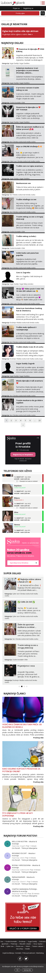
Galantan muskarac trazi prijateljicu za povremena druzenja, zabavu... (27, 70)
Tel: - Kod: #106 (22, 515)
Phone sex (19, 946)
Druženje (13, 323)
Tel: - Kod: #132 (22, 501)
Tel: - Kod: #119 (22, 489)
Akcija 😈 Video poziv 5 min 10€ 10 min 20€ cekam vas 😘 (30, 289)
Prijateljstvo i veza (26, 666)
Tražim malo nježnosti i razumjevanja (26, 328)
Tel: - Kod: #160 (22, 474)
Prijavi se (16, 8)
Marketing (40, 953)
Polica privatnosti (29, 953)
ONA (23, 103)
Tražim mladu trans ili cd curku (29, 347)
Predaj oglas (20, 13)
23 (39, 420)
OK (17, 970)
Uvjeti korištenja (8, 953)
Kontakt (18, 953)
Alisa (16, 509)
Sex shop (19, 949)
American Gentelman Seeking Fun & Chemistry (29, 309)
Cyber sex (13, 161)
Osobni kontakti (15, 103)
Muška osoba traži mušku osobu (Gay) (30, 359)
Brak (2, 946)
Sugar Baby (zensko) (26, 284)
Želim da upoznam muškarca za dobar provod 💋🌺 (30, 128)
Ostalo (27, 949)
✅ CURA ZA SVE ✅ (26, 602)
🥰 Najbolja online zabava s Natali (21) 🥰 (29, 580)
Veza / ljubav (38, 944)
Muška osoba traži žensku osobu (24, 195)
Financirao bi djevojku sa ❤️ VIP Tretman (28, 108)
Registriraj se (28, 8)
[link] (23, 552)
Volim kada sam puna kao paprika (27, 254)
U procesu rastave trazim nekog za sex (27, 88)
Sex (29, 34)
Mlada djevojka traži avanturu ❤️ (29, 382)
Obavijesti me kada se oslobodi (28, 477)
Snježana (17, 482)
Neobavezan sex (23, 183)
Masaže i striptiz (25, 944)
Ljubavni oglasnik (6, 20)
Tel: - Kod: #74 (22, 528)
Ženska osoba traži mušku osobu (24, 142)
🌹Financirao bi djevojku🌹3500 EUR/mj (30, 50)
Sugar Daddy (14, 63)
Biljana (17, 494)
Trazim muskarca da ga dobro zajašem (29, 401)
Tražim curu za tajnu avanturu (29, 166)
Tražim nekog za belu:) (26, 236)
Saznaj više (27, 970)
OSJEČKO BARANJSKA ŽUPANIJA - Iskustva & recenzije (25, 890)
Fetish (28, 946)
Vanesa (17, 521)
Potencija (14, 944)
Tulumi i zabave (37, 946)
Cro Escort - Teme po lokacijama (24, 848)
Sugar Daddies (24, 63)
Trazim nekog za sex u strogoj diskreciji (29, 217)
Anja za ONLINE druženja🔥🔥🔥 (29, 147)
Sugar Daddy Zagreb (25, 363)
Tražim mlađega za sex (26, 199)
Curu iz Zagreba (23, 272)
